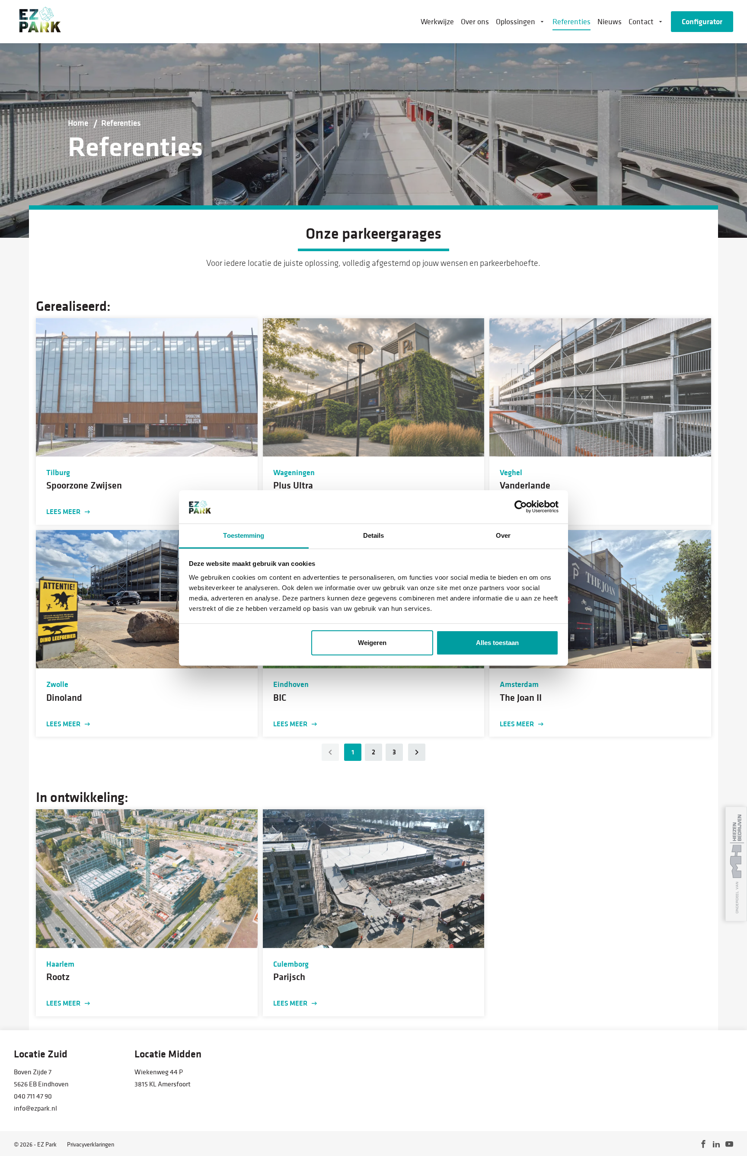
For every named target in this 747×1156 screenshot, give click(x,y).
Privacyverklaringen (90, 1144)
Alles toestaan (497, 642)
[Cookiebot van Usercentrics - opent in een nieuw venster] (521, 507)
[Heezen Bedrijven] (736, 864)
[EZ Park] (39, 21)
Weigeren (372, 642)
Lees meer (63, 511)
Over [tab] (503, 535)
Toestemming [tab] (243, 535)
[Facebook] (703, 1144)
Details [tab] (373, 535)
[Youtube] (729, 1144)
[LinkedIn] (716, 1144)
